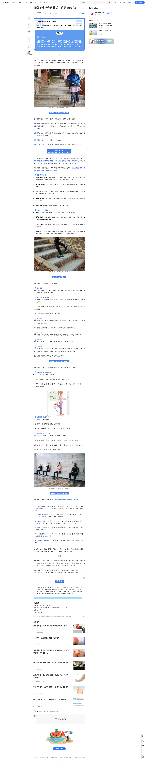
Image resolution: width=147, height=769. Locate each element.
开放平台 (56, 757)
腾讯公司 (57, 764)
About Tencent (41, 757)
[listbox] (59, 664)
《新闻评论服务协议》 (54, 711)
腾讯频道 (80, 757)
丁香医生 (35, 644)
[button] (109, 13)
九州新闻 (35, 669)
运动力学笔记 (36, 706)
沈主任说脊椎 (36, 681)
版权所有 (61, 764)
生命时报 (35, 632)
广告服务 (61, 757)
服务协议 (47, 757)
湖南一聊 (35, 693)
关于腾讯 (35, 757)
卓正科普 (35, 656)
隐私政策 (52, 757)
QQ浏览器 (76, 757)
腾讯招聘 (66, 757)
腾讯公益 (71, 757)
